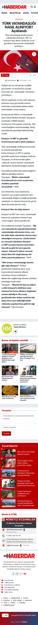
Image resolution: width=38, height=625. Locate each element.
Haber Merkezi (11, 80)
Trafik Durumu (9, 582)
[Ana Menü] (35, 7)
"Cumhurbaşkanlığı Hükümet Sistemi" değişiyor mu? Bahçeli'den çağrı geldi (9, 358)
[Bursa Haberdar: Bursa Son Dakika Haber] (14, 7)
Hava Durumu (8, 580)
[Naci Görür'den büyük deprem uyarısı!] (10, 370)
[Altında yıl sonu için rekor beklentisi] (10, 390)
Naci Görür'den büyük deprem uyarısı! (7, 378)
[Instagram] (21, 574)
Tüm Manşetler (9, 587)
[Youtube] (24, 574)
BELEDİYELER (15, 13)
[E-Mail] (15, 331)
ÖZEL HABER (17, 600)
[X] (17, 574)
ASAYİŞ (26, 13)
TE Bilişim (24, 622)
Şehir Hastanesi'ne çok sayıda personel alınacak (27, 398)
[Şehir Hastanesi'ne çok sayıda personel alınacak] (28, 390)
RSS (6, 615)
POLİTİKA (6, 600)
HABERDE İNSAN (9, 605)
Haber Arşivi (8, 592)
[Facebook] (13, 574)
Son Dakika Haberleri (11, 590)
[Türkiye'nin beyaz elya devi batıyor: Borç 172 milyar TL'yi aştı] (28, 348)
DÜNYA (13, 603)
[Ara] (32, 7)
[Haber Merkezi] (7, 328)
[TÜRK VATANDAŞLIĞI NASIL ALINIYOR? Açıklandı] (19, 61)
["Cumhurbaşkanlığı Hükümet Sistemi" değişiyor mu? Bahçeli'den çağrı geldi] (10, 348)
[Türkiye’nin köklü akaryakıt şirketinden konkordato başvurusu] (28, 370)
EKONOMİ (28, 600)
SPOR (5, 603)
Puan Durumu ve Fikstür (12, 585)
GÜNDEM (19, 19)
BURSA (4, 13)
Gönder (6, 433)
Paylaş (6, 75)
